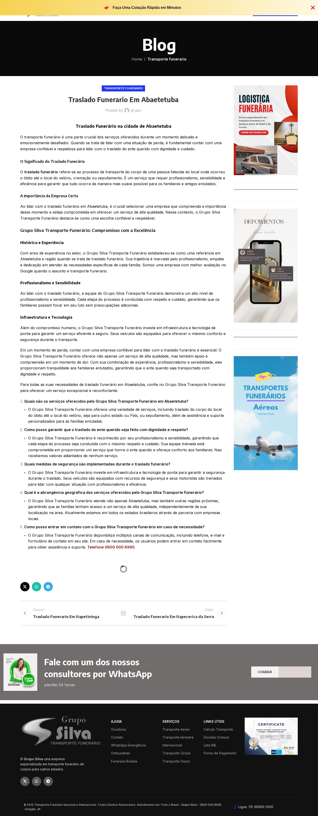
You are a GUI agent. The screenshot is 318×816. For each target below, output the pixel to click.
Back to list (123, 687)
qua (104, 610)
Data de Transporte (36, 610)
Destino (95, 593)
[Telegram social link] (48, 661)
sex (121, 610)
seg (88, 610)
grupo (136, 110)
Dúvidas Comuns (216, 812)
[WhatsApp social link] (36, 661)
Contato (117, 812)
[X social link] (25, 661)
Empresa (165, 593)
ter (96, 610)
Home (137, 59)
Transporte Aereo (176, 804)
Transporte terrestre (178, 812)
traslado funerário (41, 172)
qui (112, 610)
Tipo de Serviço (33, 593)
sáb (129, 610)
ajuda (116, 796)
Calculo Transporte (218, 804)
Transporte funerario (166, 59)
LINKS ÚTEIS (214, 796)
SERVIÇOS (170, 796)
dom (80, 610)
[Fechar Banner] (313, 8)
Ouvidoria (118, 804)
